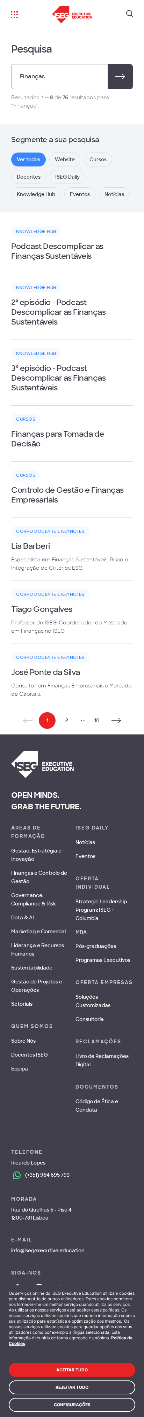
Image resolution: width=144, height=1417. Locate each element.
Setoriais (22, 1004)
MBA (81, 932)
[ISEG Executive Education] (72, 14)
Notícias (85, 842)
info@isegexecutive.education (48, 1250)
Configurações (72, 1404)
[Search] (129, 14)
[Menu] (14, 14)
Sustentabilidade (31, 968)
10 (97, 720)
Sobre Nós (23, 1041)
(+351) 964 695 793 (47, 1175)
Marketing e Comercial (38, 931)
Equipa (19, 1069)
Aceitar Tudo (72, 1369)
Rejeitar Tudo (72, 1387)
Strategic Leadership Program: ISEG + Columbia (101, 909)
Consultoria (89, 1019)
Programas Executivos (102, 960)
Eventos (85, 856)
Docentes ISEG (29, 1055)
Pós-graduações (95, 946)
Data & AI (22, 917)
